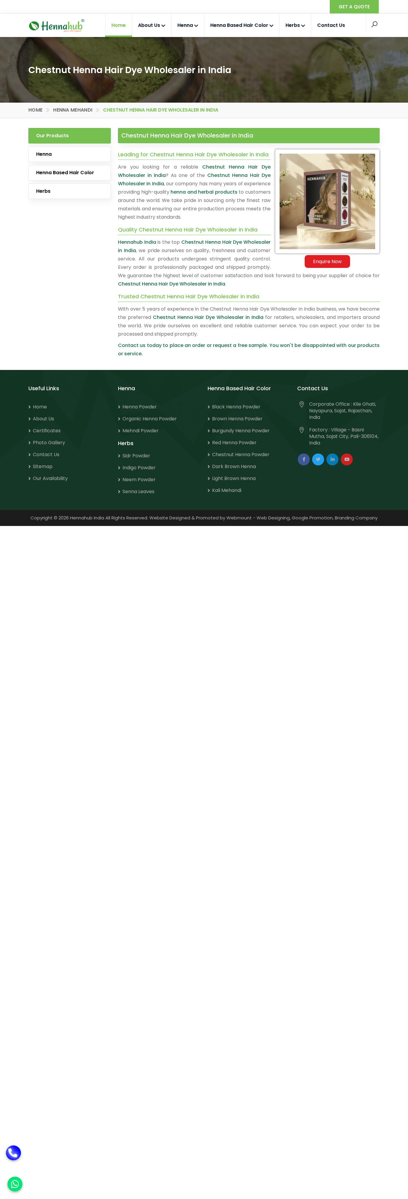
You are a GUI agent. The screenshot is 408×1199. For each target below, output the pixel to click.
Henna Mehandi (72, 110)
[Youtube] (347, 459)
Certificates (47, 430)
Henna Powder (139, 406)
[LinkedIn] (332, 459)
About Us (149, 25)
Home (118, 25)
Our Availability (50, 478)
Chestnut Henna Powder (240, 454)
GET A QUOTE (354, 7)
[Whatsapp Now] (14, 1184)
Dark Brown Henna (234, 466)
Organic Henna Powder (149, 418)
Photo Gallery (49, 442)
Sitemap (43, 466)
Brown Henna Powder (237, 418)
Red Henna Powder (234, 442)
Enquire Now (327, 261)
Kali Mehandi (226, 490)
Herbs (293, 25)
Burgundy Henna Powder (241, 430)
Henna (185, 25)
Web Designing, (274, 518)
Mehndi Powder (140, 430)
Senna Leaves (138, 491)
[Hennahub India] (56, 26)
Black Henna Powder (236, 406)
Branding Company (356, 518)
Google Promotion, (313, 518)
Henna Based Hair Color (239, 25)
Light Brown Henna (234, 478)
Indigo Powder (139, 467)
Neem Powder (139, 479)
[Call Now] (13, 1157)
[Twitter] (318, 459)
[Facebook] (304, 459)
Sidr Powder (136, 455)
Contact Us (331, 25)
